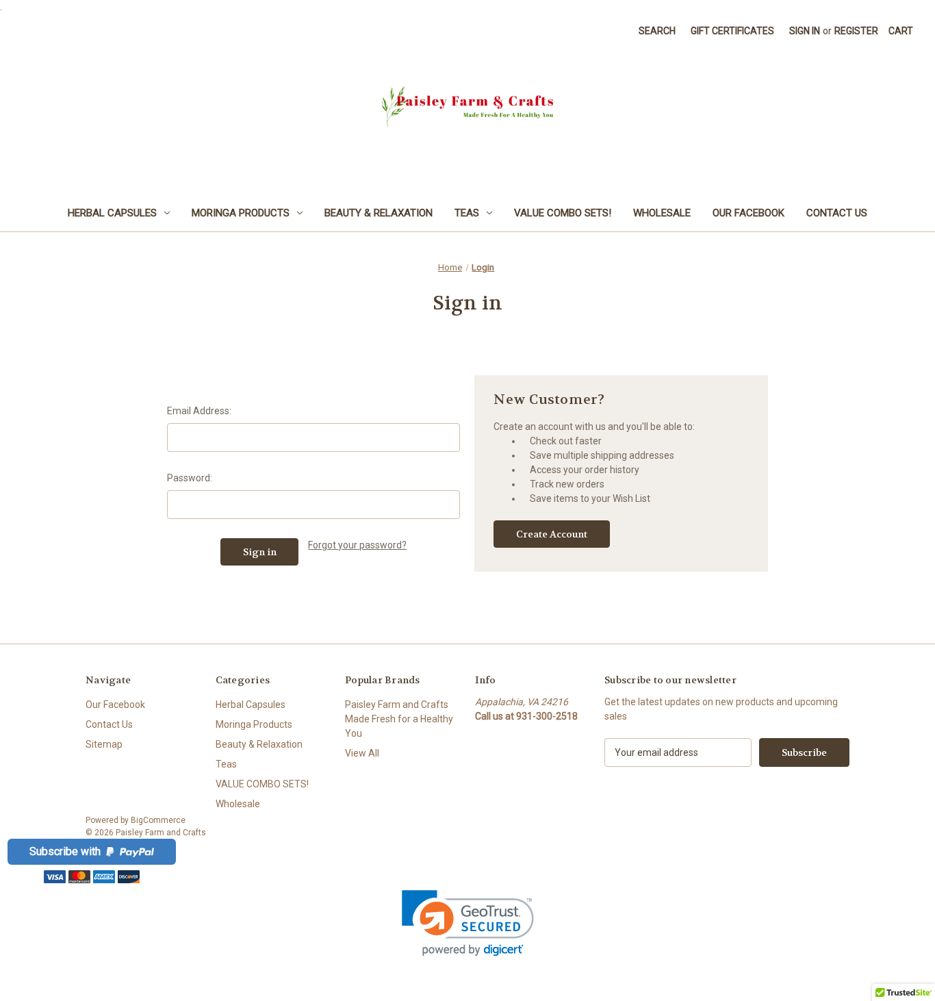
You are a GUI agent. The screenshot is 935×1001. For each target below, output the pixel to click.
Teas (466, 213)
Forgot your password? (357, 545)
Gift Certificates (732, 30)
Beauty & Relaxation (378, 213)
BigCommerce (158, 820)
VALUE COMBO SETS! (562, 213)
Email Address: (199, 410)
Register (856, 30)
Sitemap (104, 744)
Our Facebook (748, 213)
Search (657, 30)
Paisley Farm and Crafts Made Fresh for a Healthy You (399, 719)
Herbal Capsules (112, 213)
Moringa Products (241, 213)
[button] (468, 923)
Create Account (551, 534)
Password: (189, 477)
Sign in (804, 30)
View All (362, 753)
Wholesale (662, 213)
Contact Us (836, 213)
